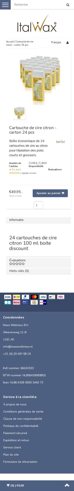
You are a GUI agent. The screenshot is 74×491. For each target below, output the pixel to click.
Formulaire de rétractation (20, 462)
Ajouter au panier (48, 193)
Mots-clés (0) (19, 271)
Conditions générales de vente (23, 412)
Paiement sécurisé (15, 433)
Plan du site (11, 455)
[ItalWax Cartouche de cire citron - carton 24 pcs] (19, 112)
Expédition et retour (16, 440)
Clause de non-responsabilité (22, 419)
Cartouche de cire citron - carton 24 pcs (19, 43)
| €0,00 (17, 486)
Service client (12, 447)
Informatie (16, 220)
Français (56, 42)
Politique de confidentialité (20, 426)
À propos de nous (15, 404)
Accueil (10, 41)
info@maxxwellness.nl (18, 347)
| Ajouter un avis (28, 173)
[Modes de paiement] (37, 300)
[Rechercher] (68, 5)
